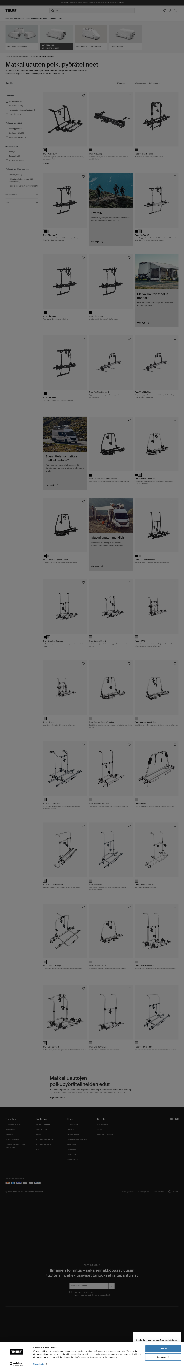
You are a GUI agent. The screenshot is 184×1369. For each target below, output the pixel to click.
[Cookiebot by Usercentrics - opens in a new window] (16, 1364)
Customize (161, 1357)
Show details (38, 1364)
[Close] (178, 1334)
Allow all (163, 1349)
